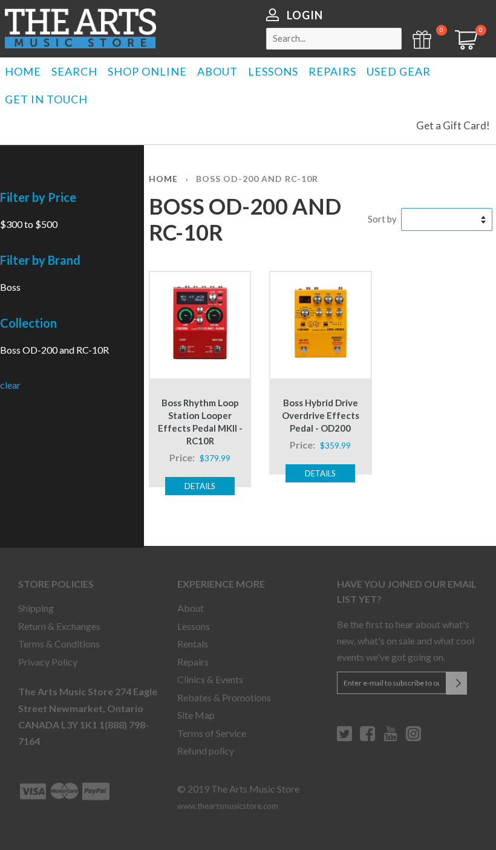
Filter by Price (38, 197)
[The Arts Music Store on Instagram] (413, 738)
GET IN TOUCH (46, 99)
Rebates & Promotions (224, 697)
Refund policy (205, 750)
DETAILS (199, 486)
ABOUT (217, 71)
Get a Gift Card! (453, 125)
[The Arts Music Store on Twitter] (344, 738)
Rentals (192, 643)
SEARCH (74, 71)
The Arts (80, 28)
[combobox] (334, 39)
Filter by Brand (40, 260)
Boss (10, 287)
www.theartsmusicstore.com (227, 806)
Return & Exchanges (59, 626)
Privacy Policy (47, 661)
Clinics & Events (210, 679)
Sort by (382, 219)
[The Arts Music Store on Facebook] (367, 738)
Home (163, 179)
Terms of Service (211, 733)
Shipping (36, 608)
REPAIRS (332, 71)
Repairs (193, 661)
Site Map (196, 715)
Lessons (193, 626)
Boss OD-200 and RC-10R (54, 349)
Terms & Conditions (59, 643)
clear (10, 385)
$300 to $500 (28, 224)
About (190, 608)
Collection (28, 323)
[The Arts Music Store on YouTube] (390, 738)
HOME (23, 71)
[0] (462, 45)
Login (305, 15)
